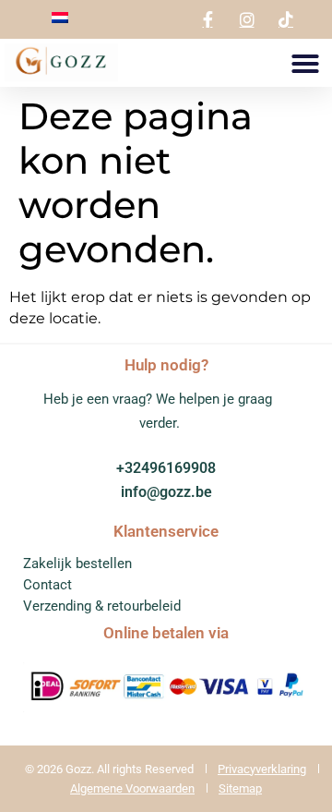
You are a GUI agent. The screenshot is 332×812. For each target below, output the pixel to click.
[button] (305, 64)
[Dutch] (60, 18)
